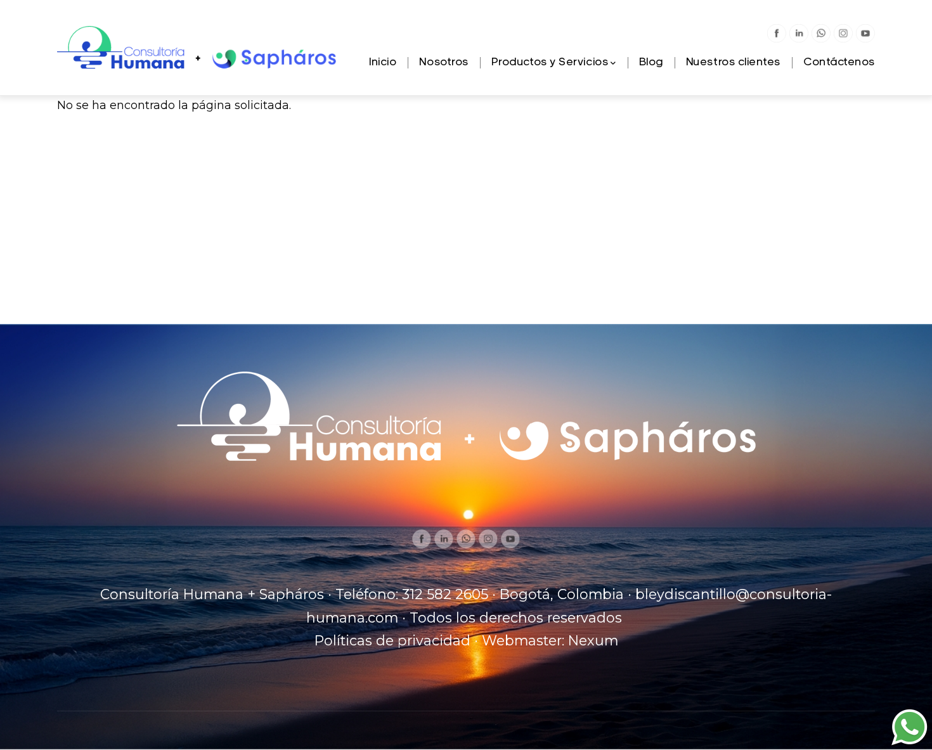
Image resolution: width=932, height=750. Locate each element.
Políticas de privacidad (392, 640)
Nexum (593, 640)
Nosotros (443, 62)
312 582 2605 (445, 594)
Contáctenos (839, 62)
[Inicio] (198, 48)
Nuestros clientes (733, 62)
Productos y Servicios (549, 62)
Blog (651, 62)
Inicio (382, 62)
